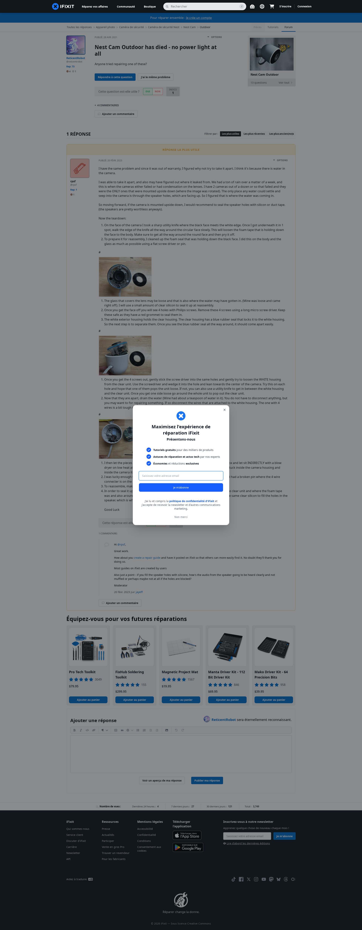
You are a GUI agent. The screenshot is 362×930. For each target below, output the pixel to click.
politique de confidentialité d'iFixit (191, 501)
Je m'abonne (181, 487)
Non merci (181, 516)
